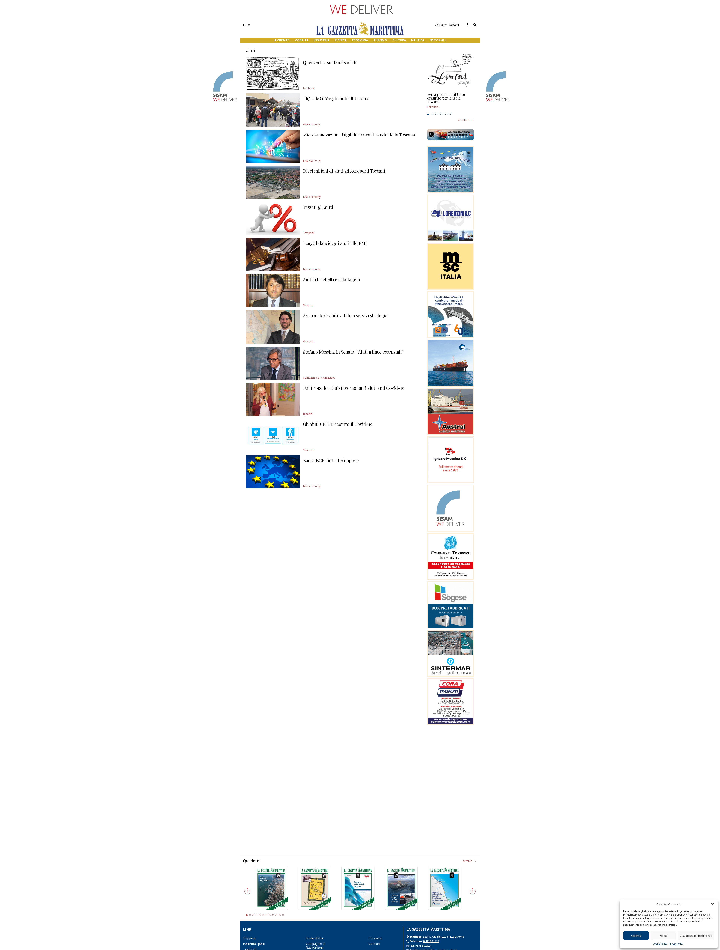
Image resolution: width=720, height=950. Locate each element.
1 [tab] (428, 114)
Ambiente (281, 40)
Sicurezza (308, 450)
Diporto (307, 414)
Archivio (467, 861)
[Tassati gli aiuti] (273, 218)
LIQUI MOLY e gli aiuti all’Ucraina (336, 98)
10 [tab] (276, 915)
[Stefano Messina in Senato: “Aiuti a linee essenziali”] (273, 363)
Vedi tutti (463, 120)
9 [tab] (273, 915)
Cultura (399, 40)
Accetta (636, 935)
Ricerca (341, 40)
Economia (360, 40)
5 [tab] (441, 114)
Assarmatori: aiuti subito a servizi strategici (345, 315)
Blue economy (312, 124)
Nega (663, 935)
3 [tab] (435, 114)
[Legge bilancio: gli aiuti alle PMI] (273, 254)
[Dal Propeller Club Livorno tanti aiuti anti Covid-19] (273, 399)
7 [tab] (448, 114)
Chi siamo (441, 24)
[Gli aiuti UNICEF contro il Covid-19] (273, 435)
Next (473, 891)
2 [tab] (431, 114)
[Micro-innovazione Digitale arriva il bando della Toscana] (273, 146)
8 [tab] (451, 114)
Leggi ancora (450, 102)
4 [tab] (438, 114)
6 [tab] (445, 114)
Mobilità (302, 40)
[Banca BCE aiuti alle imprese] (273, 471)
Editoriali (438, 40)
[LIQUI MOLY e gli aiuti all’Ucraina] (273, 110)
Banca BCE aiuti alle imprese (331, 460)
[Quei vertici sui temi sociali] (273, 73)
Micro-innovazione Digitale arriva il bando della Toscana (359, 135)
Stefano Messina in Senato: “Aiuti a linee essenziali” (353, 352)
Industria (321, 40)
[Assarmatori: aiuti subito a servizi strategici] (273, 327)
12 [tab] (283, 915)
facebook (308, 88)
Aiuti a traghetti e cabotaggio (331, 279)
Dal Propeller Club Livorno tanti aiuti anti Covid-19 (353, 388)
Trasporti (308, 233)
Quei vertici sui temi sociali (329, 62)
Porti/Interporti (254, 944)
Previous (247, 891)
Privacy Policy (676, 943)
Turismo (380, 40)
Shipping (308, 305)
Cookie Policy (660, 943)
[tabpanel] (450, 102)
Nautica (417, 40)
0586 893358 (431, 941)
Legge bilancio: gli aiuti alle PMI (335, 243)
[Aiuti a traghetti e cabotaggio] (273, 290)
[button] (712, 904)
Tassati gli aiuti (318, 207)
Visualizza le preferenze (696, 935)
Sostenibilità (314, 938)
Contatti (454, 24)
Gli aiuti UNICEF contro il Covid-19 (337, 424)
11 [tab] (280, 915)
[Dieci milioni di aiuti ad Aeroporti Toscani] (273, 182)
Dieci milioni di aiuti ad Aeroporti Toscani (344, 171)
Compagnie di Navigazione (319, 377)
